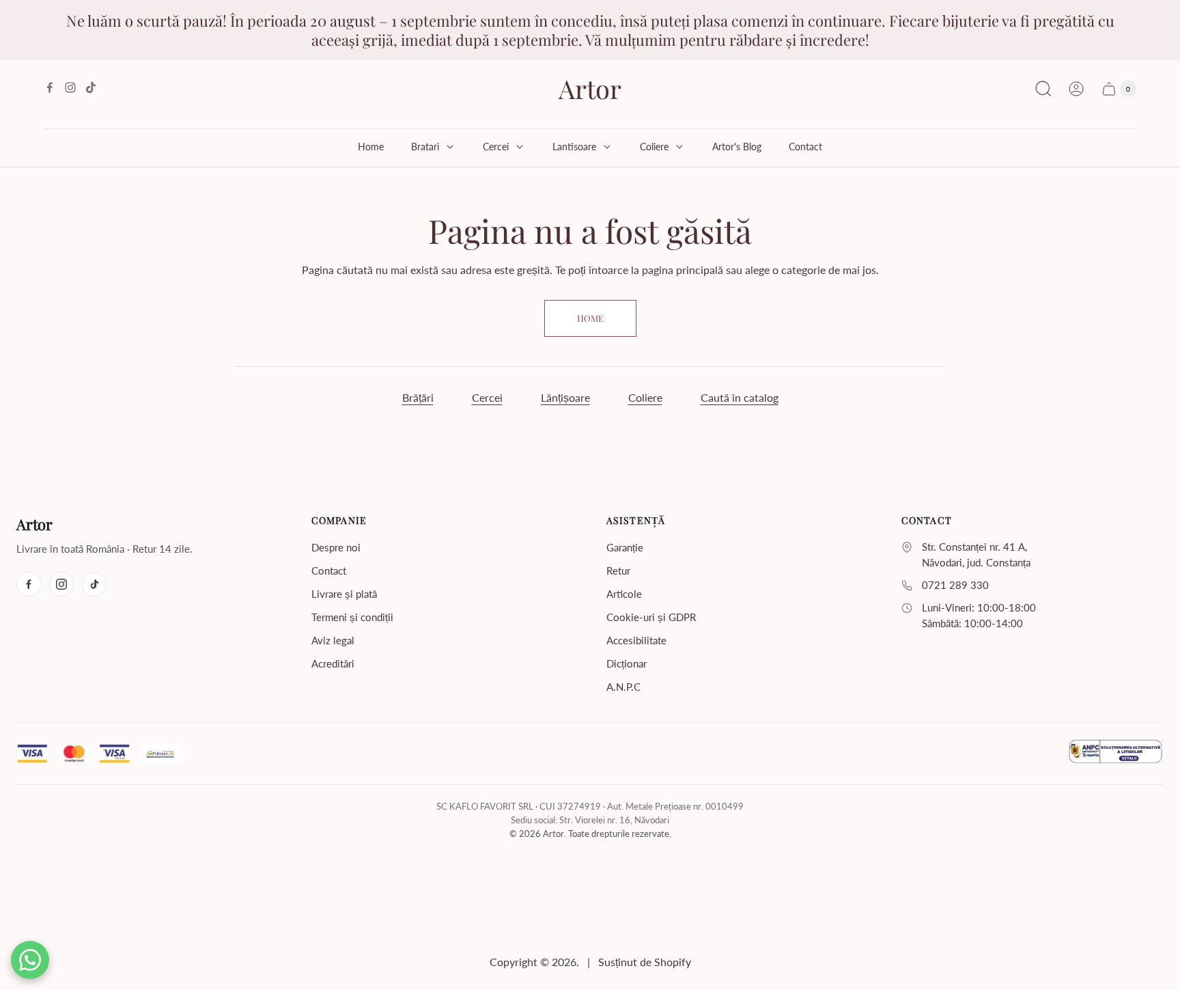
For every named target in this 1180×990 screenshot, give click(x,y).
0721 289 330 (955, 585)
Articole (624, 594)
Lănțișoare (565, 397)
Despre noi (336, 547)
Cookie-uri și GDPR (651, 617)
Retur (618, 570)
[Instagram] (61, 584)
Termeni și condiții (352, 617)
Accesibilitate (636, 640)
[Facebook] (28, 584)
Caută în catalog (739, 397)
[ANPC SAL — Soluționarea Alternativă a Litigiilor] (1115, 753)
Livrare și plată (344, 594)
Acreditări (332, 663)
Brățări (418, 397)
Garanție (624, 547)
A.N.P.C (623, 686)
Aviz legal (332, 640)
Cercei (487, 397)
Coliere (645, 397)
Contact (328, 570)
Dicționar (626, 663)
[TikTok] (94, 584)
